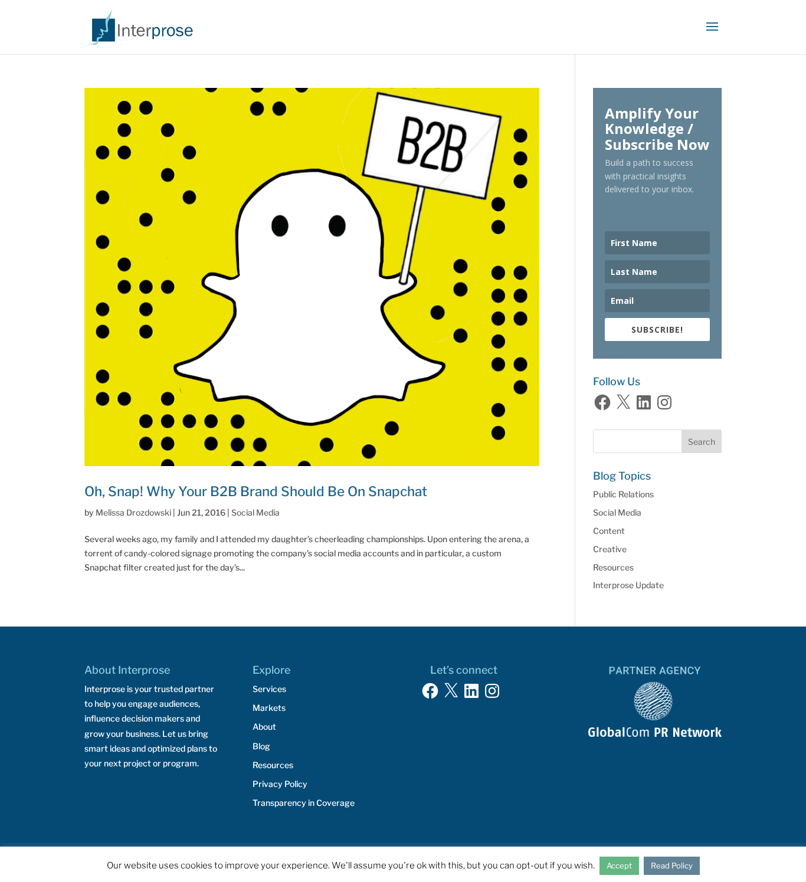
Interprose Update (628, 585)
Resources (613, 567)
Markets (269, 708)
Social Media (255, 512)
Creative (610, 549)
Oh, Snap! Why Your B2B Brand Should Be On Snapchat (255, 491)
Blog (261, 746)
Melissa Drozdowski (133, 512)
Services (269, 689)
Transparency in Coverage (304, 803)
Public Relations (623, 494)
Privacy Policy (280, 784)
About (264, 727)
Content (609, 531)
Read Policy (672, 865)
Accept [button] (619, 865)
